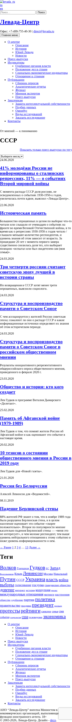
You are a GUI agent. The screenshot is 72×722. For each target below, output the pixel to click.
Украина (35, 579)
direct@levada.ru (43, 31)
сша (25, 617)
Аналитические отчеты (30, 86)
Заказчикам (15, 100)
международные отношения (21, 594)
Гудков (37, 567)
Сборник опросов (27, 83)
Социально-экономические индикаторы (41, 72)
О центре (14, 41)
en (1, 8)
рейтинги (31, 610)
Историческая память (23, 212)
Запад (55, 567)
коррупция (43, 590)
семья (55, 611)
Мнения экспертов (27, 93)
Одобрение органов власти (33, 66)
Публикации (16, 79)
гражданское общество (58, 585)
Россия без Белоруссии (23, 485)
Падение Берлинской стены (29, 508)
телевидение (35, 617)
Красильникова (7, 574)
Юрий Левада (24, 52)
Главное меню (10, 35)
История (20, 48)
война (63, 580)
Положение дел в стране (31, 69)
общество (5, 600)
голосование (23, 585)
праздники (26, 606)
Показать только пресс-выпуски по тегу (46, 149)
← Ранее (5, 547)
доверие (7, 589)
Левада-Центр (19, 21)
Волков (8, 567)
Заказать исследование (30, 117)
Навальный (60, 573)
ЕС (47, 568)
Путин (8, 579)
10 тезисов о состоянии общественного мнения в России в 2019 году (35, 458)
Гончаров (23, 568)
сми (61, 611)
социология (15, 617)
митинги (49, 594)
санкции (46, 611)
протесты (10, 610)
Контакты (14, 121)
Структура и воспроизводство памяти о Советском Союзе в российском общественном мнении (31, 349)
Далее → (35, 547)
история (30, 590)
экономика (54, 616)
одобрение (17, 600)
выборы (7, 584)
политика (45, 599)
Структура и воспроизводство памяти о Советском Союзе (31, 306)
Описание (22, 45)
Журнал (20, 90)
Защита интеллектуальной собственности (42, 103)
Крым (18, 573)
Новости (21, 55)
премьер (58, 606)
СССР (20, 580)
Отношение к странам (29, 76)
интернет (20, 590)
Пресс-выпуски (18, 59)
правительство (10, 605)
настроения (62, 594)
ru (1, 5)
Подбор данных (25, 107)
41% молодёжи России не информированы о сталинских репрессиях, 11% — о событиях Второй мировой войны (32, 176)
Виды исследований (28, 114)
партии (29, 600)
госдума (38, 585)
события (4, 617)
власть (52, 579)
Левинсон (33, 573)
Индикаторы (16, 62)
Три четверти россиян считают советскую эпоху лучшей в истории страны (32, 272)
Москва (48, 573)
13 (26, 547)
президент (43, 605)
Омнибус (21, 110)
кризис (54, 590)
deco (53, 720)
